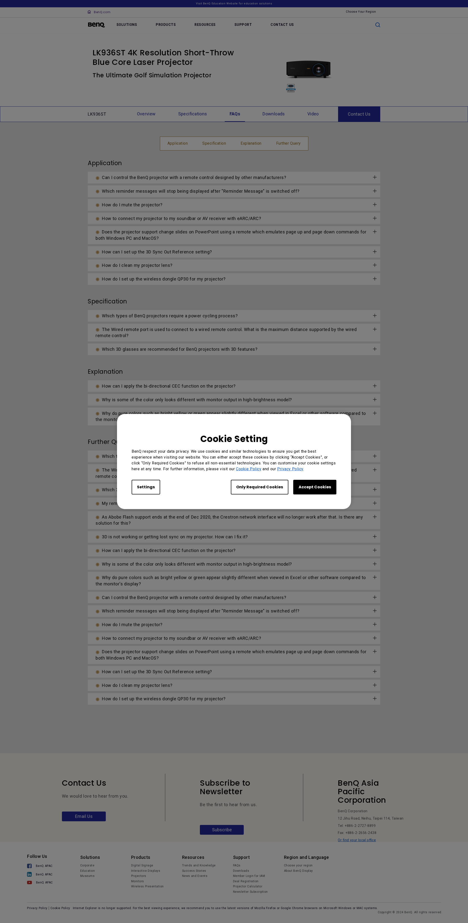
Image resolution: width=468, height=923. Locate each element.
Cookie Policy (248, 469)
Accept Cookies (315, 487)
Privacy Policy (290, 469)
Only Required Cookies (259, 487)
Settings (146, 487)
